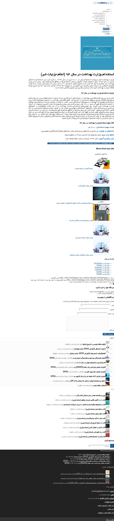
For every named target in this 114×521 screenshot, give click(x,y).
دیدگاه (111, 330)
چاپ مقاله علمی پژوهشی (106, 513)
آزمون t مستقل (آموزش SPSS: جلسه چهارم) (94, 459)
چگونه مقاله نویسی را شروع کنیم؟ (98, 455)
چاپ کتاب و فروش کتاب (106, 506)
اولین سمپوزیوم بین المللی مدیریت (81, 220)
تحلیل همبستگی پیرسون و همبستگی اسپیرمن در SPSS (86, 461)
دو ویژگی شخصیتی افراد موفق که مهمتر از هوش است (74, 203)
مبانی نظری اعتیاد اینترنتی (84, 238)
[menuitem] (55, 9)
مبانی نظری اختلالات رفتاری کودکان (81, 255)
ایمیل (111, 310)
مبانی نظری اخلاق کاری (85, 186)
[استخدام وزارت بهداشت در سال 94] (97, 69)
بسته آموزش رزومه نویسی (84, 168)
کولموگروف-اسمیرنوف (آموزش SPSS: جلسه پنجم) (92, 457)
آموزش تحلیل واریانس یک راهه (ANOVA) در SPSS (87, 463)
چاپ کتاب (110, 509)
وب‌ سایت (111, 314)
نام (112, 305)
